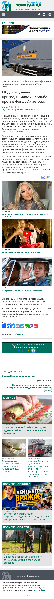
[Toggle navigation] (4, 14)
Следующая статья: (29, 385)
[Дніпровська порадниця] (8, 577)
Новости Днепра (10, 81)
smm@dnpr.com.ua (29, 576)
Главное (9, 397)
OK (27, 595)
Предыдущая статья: (18, 373)
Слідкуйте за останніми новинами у (27, 347)
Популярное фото (16, 527)
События (26, 81)
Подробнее (39, 590)
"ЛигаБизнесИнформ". (13, 131)
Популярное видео (16, 484)
